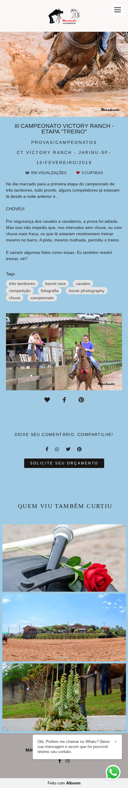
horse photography (86, 290)
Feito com (64, 783)
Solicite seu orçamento (64, 463)
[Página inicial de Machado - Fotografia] (64, 15)
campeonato (42, 297)
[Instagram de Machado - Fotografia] (67, 760)
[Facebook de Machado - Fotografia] (59, 760)
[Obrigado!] (47, 400)
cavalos (83, 283)
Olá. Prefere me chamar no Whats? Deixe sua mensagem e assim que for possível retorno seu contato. (74, 746)
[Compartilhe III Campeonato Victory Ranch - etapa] (47, 449)
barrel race (55, 283)
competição (20, 290)
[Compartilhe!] (64, 400)
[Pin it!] (81, 400)
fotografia (50, 290)
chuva (14, 297)
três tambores (22, 283)
